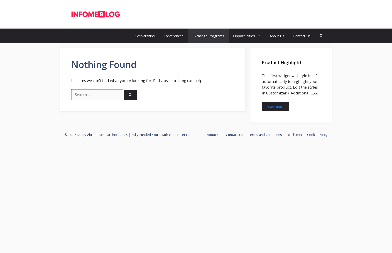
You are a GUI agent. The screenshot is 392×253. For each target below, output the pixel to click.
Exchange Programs (208, 36)
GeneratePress (181, 134)
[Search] (130, 95)
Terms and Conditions (265, 134)
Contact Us (302, 36)
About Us (277, 36)
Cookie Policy (317, 134)
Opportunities (244, 36)
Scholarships (145, 36)
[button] (321, 36)
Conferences (174, 36)
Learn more (275, 106)
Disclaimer (295, 134)
